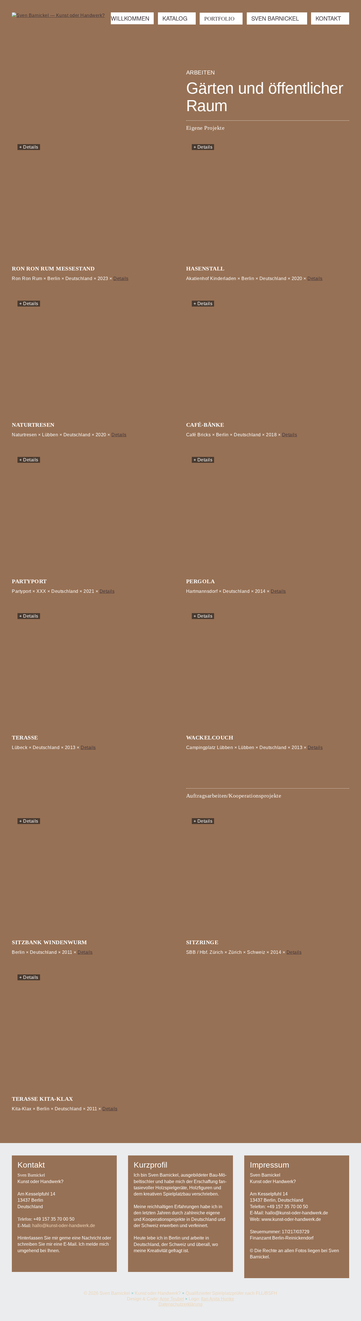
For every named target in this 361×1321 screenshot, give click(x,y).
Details (121, 278)
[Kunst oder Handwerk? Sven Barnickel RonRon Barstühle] (93, 200)
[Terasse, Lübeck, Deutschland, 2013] (93, 669)
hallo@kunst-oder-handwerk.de (63, 1225)
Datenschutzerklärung (180, 1304)
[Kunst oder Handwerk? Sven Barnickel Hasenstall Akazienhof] (267, 200)
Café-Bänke (205, 425)
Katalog (175, 18)
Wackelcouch (210, 737)
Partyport (29, 581)
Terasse (25, 737)
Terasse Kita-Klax (42, 1099)
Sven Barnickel (275, 18)
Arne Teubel (172, 1298)
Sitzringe (202, 942)
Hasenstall (205, 268)
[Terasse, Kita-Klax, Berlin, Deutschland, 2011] (93, 1030)
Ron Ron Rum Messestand (53, 268)
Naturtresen (33, 425)
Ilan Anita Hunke (217, 1298)
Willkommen (130, 18)
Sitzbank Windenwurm (49, 942)
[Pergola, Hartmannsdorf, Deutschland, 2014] (267, 513)
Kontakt (328, 18)
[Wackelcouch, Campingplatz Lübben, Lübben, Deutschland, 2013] (267, 669)
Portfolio (219, 19)
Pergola (200, 581)
